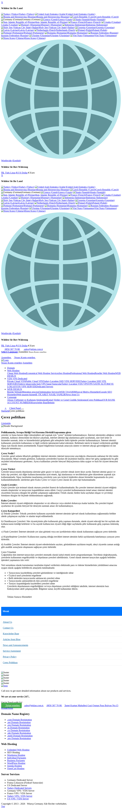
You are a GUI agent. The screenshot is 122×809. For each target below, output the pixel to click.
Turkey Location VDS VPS (75, 384)
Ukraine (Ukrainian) (60, 35)
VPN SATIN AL (96, 384)
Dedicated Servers (44, 386)
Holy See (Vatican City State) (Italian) (57, 27)
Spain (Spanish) (97, 19)
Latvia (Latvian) (26, 30)
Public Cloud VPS (34, 381)
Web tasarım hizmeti (26, 394)
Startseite (5, 411)
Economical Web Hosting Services (42, 373)
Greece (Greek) (65, 19)
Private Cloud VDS (16, 381)
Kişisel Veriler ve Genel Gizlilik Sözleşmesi (67, 400)
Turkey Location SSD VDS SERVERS (61, 381)
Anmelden (6, 357)
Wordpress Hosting (16, 755)
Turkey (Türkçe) (27, 14)
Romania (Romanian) (78, 33)
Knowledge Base (39, 402)
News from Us (72, 394)
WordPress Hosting (16, 763)
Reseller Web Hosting (105, 373)
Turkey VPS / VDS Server (19, 796)
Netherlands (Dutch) (65, 30)
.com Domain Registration (19, 719)
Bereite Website (14, 392)
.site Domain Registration (19, 733)
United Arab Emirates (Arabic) (80, 14)
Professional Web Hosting (82, 373)
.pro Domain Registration (19, 738)
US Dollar (22, 172)
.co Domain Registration (18, 730)
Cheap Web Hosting (16, 373)
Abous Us (12, 400)
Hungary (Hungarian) (52, 25)
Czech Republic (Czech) (107, 17)
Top (3, 806)
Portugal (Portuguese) (34, 33)
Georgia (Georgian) (105, 27)
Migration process (30, 392)
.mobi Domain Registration (20, 735)
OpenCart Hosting (15, 768)
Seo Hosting (64, 373)
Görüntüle (6, 423)
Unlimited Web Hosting (18, 750)
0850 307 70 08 (12, 349)
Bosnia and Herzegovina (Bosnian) (53, 17)
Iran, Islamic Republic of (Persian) (52, 22)
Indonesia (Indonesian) (97, 25)
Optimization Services (49, 392)
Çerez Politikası (95, 400)
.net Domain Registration (19, 722)
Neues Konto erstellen (25, 357)
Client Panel (15, 408)
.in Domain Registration (18, 727)
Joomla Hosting (14, 766)
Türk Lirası (8, 172)
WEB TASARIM (67, 392)
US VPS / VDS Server (18, 798)
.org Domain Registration (19, 725)
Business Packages (16, 760)
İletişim (51, 402)
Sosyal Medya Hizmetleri (88, 392)
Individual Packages (16, 758)
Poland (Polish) (100, 30)
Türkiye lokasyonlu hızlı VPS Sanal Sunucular (40, 384)
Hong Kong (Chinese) (35, 38)
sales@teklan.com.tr (33, 349)
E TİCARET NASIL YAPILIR (51, 394)
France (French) (93, 22)
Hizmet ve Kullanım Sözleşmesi (32, 400)
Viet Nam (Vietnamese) (106, 35)
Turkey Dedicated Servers (19, 788)
